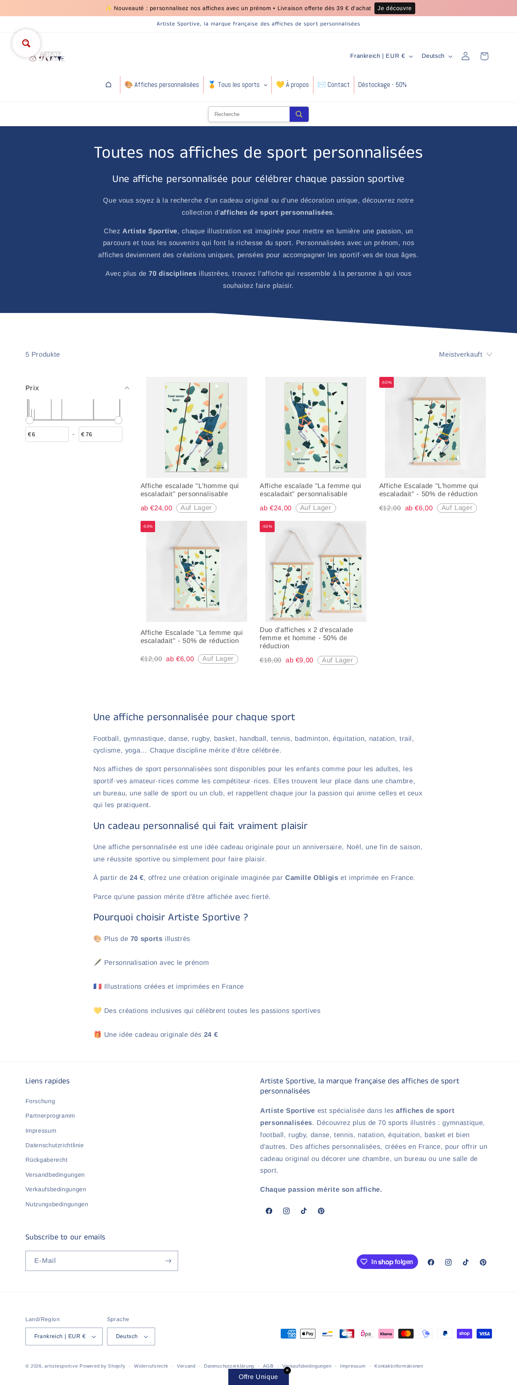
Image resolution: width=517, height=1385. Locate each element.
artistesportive (61, 1366)
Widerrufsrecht (151, 1366)
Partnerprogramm (50, 1115)
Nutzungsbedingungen (56, 1204)
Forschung (40, 1101)
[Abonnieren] (168, 1261)
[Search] (299, 114)
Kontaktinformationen (398, 1366)
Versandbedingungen (55, 1174)
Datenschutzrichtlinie (54, 1145)
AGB (268, 1366)
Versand (186, 1366)
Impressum (41, 1130)
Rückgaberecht (46, 1160)
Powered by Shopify (102, 1366)
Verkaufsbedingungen (55, 1189)
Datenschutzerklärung (229, 1366)
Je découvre (395, 8)
